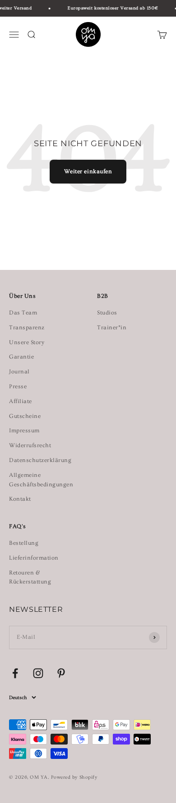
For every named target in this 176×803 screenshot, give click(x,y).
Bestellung (23, 543)
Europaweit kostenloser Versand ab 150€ (112, 8)
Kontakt (20, 499)
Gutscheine (25, 416)
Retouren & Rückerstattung (30, 577)
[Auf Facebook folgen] (15, 673)
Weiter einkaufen (88, 171)
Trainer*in (111, 327)
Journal (19, 371)
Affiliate (20, 401)
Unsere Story (26, 342)
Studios (107, 313)
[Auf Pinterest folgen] (61, 673)
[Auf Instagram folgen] (38, 673)
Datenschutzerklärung (40, 460)
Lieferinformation (34, 558)
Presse (18, 386)
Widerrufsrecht (30, 445)
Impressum (24, 430)
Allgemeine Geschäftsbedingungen (41, 480)
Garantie (21, 357)
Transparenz (27, 327)
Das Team (23, 313)
